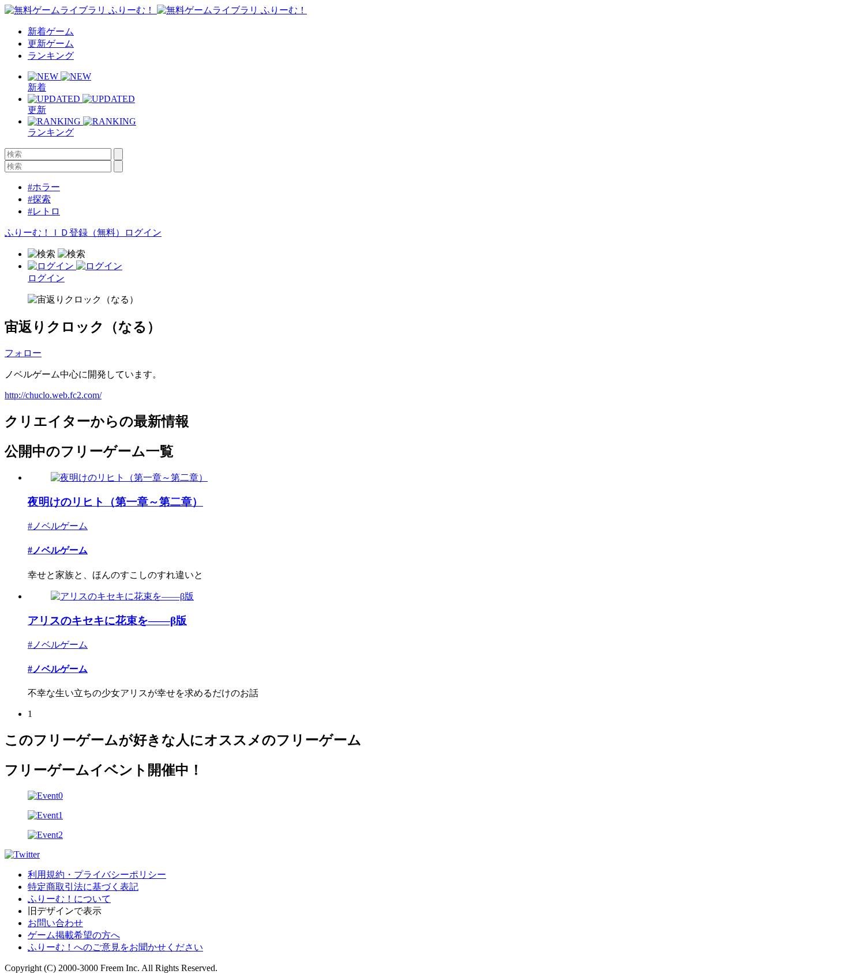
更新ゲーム (51, 43)
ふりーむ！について (69, 899)
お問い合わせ (55, 923)
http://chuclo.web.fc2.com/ (53, 395)
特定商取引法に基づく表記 (83, 887)
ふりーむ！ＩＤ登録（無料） (65, 232)
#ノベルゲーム (58, 526)
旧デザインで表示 (65, 911)
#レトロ (44, 211)
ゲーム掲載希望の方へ (74, 935)
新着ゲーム (51, 31)
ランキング (51, 56)
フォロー (23, 353)
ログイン (143, 232)
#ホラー (44, 187)
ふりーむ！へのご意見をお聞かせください (115, 947)
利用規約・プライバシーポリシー (97, 874)
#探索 (39, 199)
